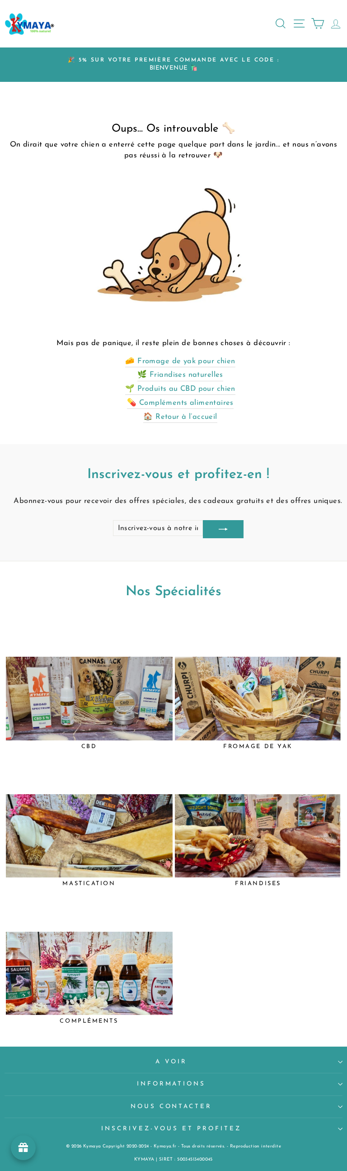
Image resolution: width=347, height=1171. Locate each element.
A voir (171, 1062)
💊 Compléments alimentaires (180, 403)
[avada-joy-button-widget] (23, 1147)
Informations (171, 1084)
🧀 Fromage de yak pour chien (180, 361)
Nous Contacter (171, 1106)
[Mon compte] (333, 23)
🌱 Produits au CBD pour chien (180, 389)
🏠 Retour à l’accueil (180, 417)
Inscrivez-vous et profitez (171, 1129)
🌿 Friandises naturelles (180, 375)
